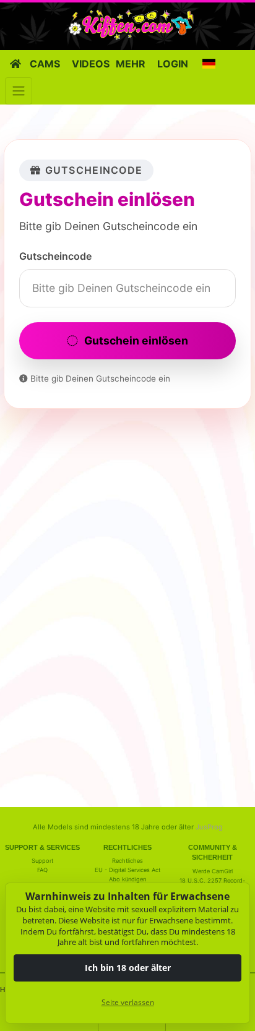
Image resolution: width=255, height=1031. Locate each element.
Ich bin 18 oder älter (128, 967)
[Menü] (18, 91)
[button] (208, 63)
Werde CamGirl (212, 871)
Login (172, 64)
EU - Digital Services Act (127, 869)
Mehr (130, 64)
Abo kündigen (127, 879)
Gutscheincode (55, 256)
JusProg (209, 827)
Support (42, 860)
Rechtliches (127, 860)
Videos (91, 64)
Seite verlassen (128, 1002)
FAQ (42, 869)
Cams (45, 64)
